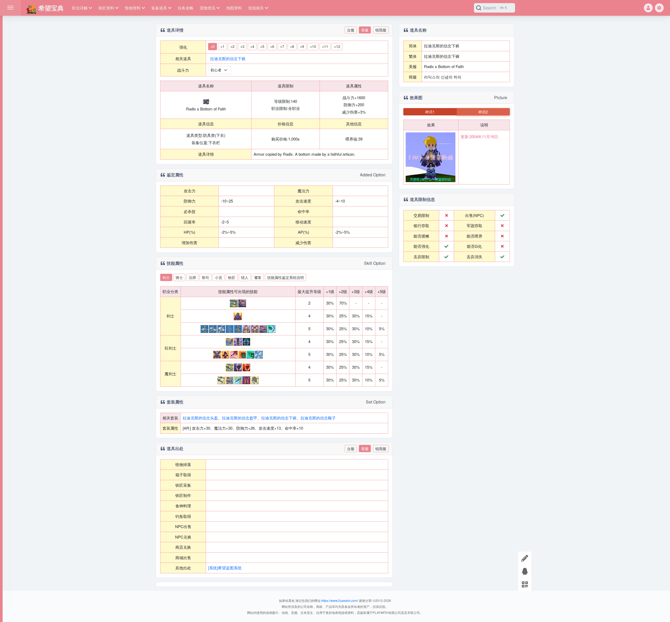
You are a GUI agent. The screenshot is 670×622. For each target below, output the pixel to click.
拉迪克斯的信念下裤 (227, 58)
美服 (364, 29)
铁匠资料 (106, 7)
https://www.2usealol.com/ (339, 600)
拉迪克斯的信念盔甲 (239, 418)
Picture (500, 97)
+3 (242, 46)
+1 (222, 46)
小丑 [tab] (218, 277)
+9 (302, 46)
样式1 (430, 111)
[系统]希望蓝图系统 (225, 567)
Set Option (376, 402)
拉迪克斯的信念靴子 (318, 418)
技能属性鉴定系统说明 (285, 277)
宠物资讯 (207, 7)
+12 (337, 46)
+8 (292, 46)
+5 (262, 46)
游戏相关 (256, 7)
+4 (252, 46)
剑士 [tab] (166, 277)
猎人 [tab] (244, 277)
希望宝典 (50, 7)
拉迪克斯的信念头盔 (200, 418)
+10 (313, 46)
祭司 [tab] (205, 277)
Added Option (373, 175)
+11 (325, 46)
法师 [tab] (192, 277)
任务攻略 (185, 7)
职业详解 (80, 7)
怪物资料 (133, 7)
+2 (232, 46)
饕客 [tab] (257, 277)
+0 (212, 46)
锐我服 (380, 29)
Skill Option (375, 263)
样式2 (483, 111)
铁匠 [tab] (231, 277)
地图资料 (234, 7)
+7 (282, 46)
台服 (350, 29)
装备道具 (159, 7)
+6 (272, 46)
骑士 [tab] (179, 277)
